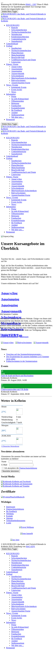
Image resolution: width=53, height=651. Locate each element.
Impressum (24, 337)
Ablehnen (14, 334)
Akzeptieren (5, 334)
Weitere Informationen (9, 337)
